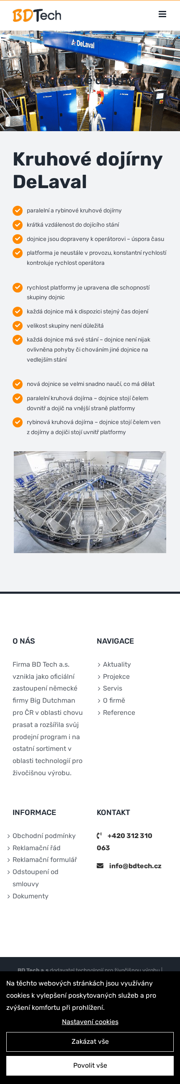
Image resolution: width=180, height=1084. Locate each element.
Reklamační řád (37, 848)
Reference (119, 713)
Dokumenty (31, 896)
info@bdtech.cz (135, 866)
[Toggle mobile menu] (163, 14)
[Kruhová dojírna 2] (90, 455)
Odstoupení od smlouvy (36, 878)
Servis (112, 688)
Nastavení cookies (90, 1022)
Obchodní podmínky (44, 836)
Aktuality (117, 664)
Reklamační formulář (45, 860)
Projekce (116, 676)
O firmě (114, 700)
